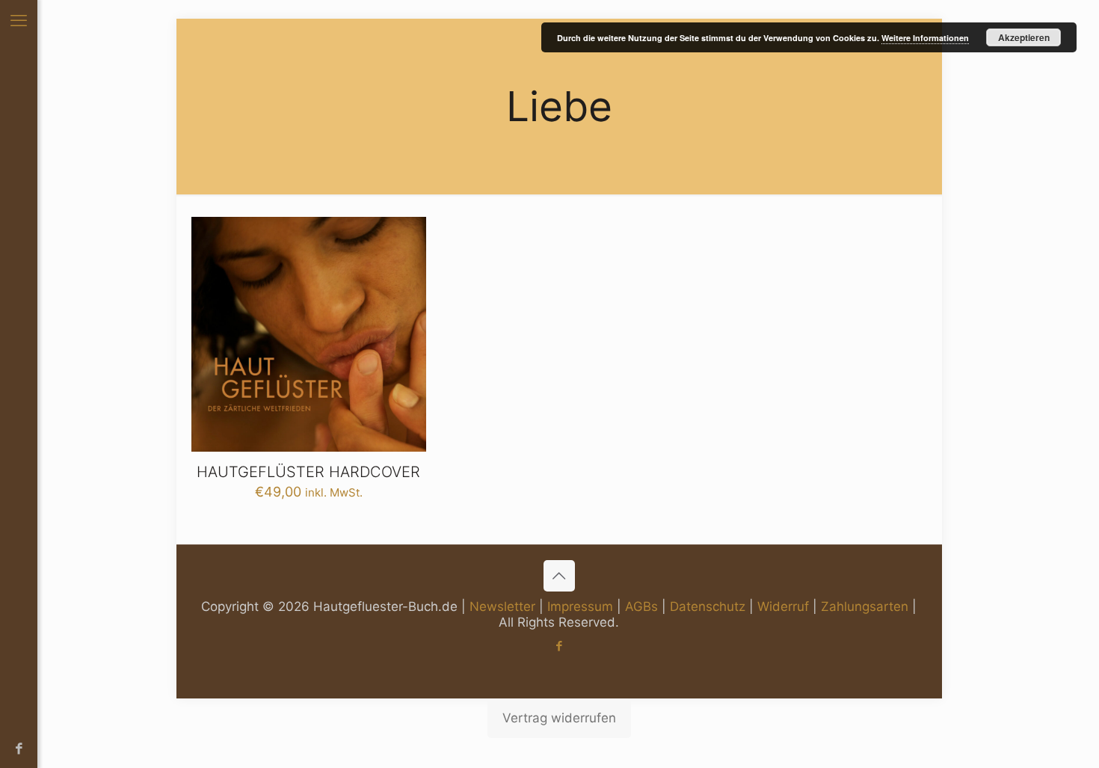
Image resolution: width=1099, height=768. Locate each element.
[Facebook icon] (19, 748)
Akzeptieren (1024, 37)
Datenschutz (707, 606)
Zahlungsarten (864, 606)
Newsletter (502, 606)
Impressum (580, 606)
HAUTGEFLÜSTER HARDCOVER (308, 472)
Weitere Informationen (925, 37)
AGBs (641, 606)
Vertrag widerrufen (559, 717)
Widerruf (783, 606)
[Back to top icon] (559, 576)
